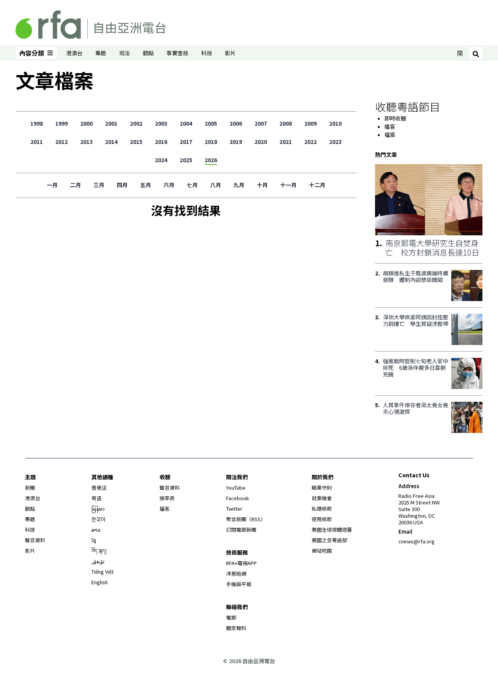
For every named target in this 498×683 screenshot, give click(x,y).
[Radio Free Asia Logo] (91, 23)
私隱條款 (322, 508)
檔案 (389, 134)
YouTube (235, 487)
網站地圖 (322, 550)
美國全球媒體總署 (332, 529)
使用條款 (322, 519)
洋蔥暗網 (236, 573)
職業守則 (322, 487)
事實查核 (177, 53)
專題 (100, 53)
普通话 (99, 487)
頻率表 (167, 498)
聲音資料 (35, 540)
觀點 (148, 53)
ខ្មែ (93, 540)
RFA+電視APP (241, 563)
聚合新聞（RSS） (246, 519)
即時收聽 (395, 118)
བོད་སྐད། (99, 550)
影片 (230, 53)
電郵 (231, 617)
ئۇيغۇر (98, 561)
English (99, 582)
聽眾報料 (236, 628)
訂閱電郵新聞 (241, 529)
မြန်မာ (98, 508)
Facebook (237, 498)
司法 (124, 53)
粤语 (96, 498)
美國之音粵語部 (329, 540)
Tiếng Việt (102, 571)
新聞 (30, 487)
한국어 (98, 519)
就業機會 (322, 498)
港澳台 (74, 53)
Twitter (234, 508)
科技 (206, 53)
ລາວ (95, 529)
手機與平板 (238, 584)
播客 (389, 126)
